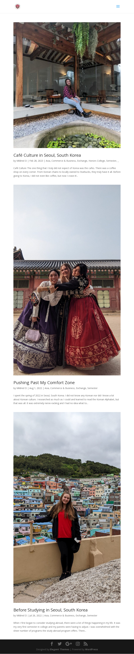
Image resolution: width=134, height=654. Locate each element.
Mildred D (22, 160)
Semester (111, 160)
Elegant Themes (59, 649)
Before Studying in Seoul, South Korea (50, 610)
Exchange (82, 160)
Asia (48, 160)
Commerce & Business (63, 160)
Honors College (97, 160)
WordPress (91, 649)
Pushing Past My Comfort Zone (44, 382)
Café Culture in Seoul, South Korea (47, 155)
